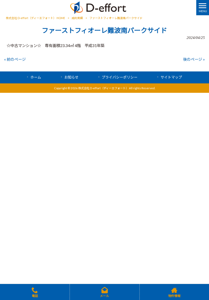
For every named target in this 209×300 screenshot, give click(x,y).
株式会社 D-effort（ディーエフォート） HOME (35, 18)
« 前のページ (15, 59)
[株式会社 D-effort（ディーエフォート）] (98, 7)
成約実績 (77, 18)
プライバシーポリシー (119, 77)
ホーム (35, 77)
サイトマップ (171, 77)
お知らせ (71, 77)
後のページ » (194, 59)
